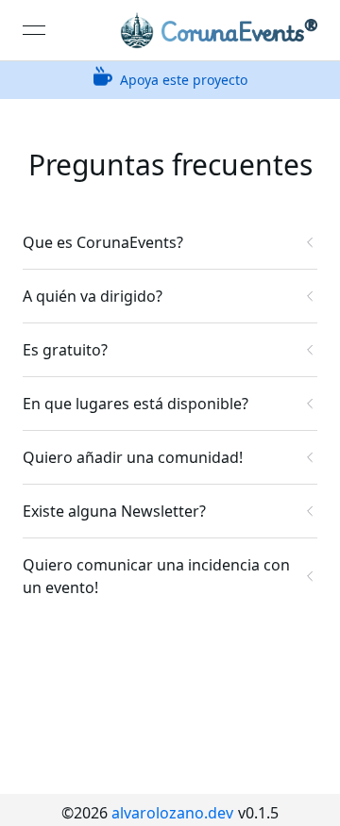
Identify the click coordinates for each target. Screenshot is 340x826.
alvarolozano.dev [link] (172, 812)
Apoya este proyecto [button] (183, 80)
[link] (218, 30)
